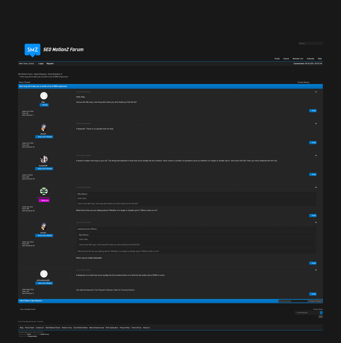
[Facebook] (33, 82)
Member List (298, 59)
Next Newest (36, 301)
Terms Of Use (136, 328)
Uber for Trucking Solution (124, 290)
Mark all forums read (96, 328)
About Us (146, 328)
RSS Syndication (112, 328)
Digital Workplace (40, 74)
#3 (316, 155)
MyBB (29, 334)
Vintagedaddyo (32, 336)
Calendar (310, 59)
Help (320, 59)
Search (286, 59)
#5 (316, 222)
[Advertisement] (170, 19)
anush (43, 134)
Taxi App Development (85, 290)
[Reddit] (40, 82)
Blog (21, 328)
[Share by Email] (45, 82)
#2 (316, 123)
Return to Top (67, 328)
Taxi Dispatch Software (104, 290)
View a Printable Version (28, 309)
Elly (43, 102)
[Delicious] (38, 82)
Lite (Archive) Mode (80, 328)
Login (41, 64)
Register (50, 64)
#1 (316, 92)
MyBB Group (44, 334)
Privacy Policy (125, 328)
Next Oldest (25, 301)
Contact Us (40, 328)
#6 (316, 270)
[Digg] (36, 82)
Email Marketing (54, 74)
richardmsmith (43, 280)
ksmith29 (43, 166)
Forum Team (29, 328)
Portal (277, 59)
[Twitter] (34, 82)
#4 (316, 187)
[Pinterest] (43, 82)
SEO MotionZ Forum (25, 74)
